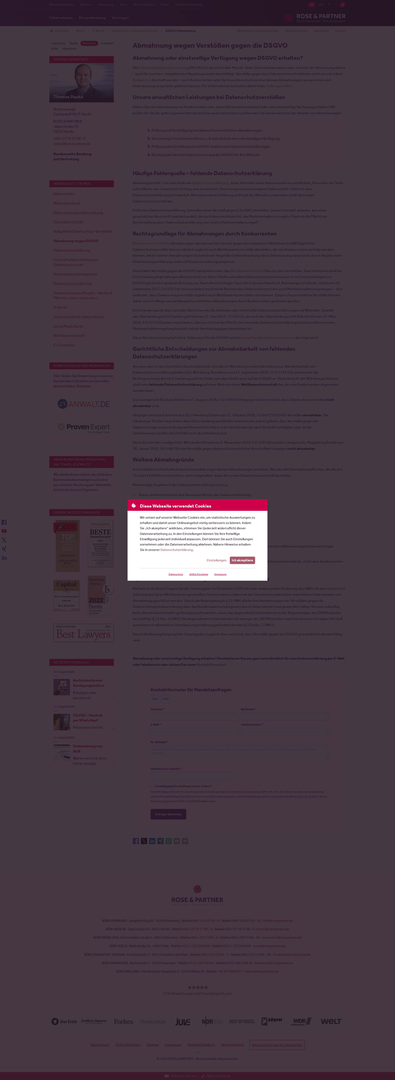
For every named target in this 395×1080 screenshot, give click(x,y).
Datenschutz (176, 574)
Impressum (220, 574)
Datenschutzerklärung (176, 550)
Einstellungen (217, 560)
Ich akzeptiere (242, 560)
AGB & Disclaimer (198, 574)
